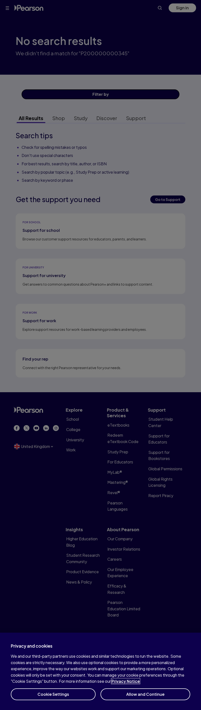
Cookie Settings (53, 694)
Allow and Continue (145, 694)
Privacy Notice (126, 681)
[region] (100, 671)
